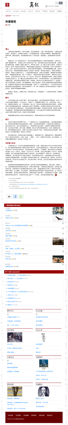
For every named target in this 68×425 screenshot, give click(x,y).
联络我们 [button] (34, 415)
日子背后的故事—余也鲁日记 (44, 371)
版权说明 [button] (42, 415)
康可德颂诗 (39, 325)
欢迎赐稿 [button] (26, 415)
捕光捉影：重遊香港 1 (13, 398)
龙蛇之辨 (8, 259)
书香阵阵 (45, 11)
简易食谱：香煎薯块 (13, 371)
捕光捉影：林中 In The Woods (16, 408)
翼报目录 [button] (49, 415)
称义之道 (10, 344)
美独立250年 (9, 218)
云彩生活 (37, 11)
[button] (9, 196)
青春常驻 (10, 285)
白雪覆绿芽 (8, 210)
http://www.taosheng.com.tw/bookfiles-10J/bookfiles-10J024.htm (32, 184)
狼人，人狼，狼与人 (13, 325)
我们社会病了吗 (12, 301)
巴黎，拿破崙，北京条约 (12, 248)
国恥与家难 (10, 352)
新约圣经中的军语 (10, 241)
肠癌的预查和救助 (12, 367)
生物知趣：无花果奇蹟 (14, 321)
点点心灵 (30, 11)
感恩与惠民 (8, 236)
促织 (37, 348)
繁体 (57, 3)
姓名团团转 (39, 344)
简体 (61, 3)
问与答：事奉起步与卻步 (14, 348)
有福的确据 (11, 288)
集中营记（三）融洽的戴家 (13, 254)
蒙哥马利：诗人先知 (42, 402)
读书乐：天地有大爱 (42, 379)
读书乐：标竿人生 (41, 375)
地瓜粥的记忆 (12, 298)
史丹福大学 (11, 282)
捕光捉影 (52, 11)
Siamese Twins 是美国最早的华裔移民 (16, 225)
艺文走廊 (16, 11)
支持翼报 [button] (18, 415)
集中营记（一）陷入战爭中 (15, 278)
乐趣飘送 (59, 11)
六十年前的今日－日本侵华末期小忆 (18, 291)
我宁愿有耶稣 (40, 406)
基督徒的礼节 (9, 266)
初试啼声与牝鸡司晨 (42, 317)
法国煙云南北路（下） (14, 317)
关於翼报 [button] (10, 415)
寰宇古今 (8, 11)
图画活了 (10, 305)
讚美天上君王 (40, 398)
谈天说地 (23, 11)
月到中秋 (8, 230)
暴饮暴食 (10, 363)
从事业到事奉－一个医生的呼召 (17, 275)
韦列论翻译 (39, 321)
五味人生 (10, 295)
